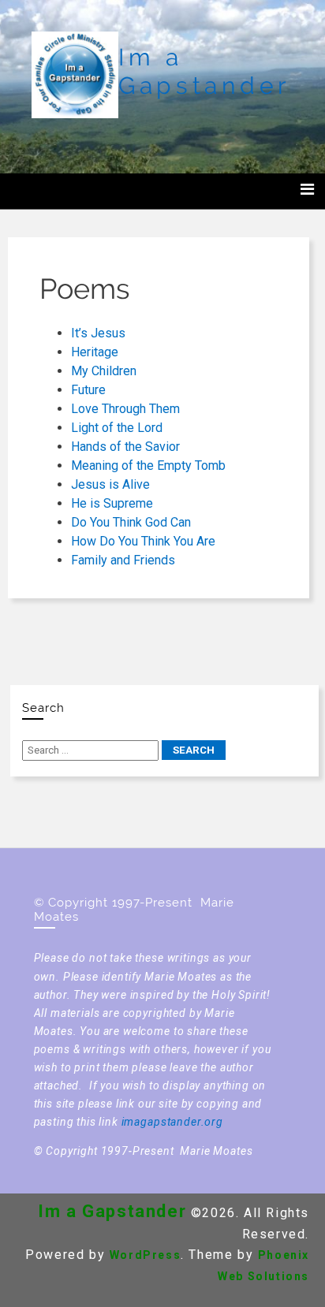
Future (88, 389)
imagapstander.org (172, 1121)
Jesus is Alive (110, 484)
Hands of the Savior (125, 446)
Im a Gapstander (204, 71)
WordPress (145, 1255)
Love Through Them (125, 408)
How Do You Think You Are (143, 541)
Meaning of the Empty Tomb (148, 465)
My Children (103, 370)
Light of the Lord (116, 427)
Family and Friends (123, 560)
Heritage (94, 351)
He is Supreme (112, 503)
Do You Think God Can (131, 522)
